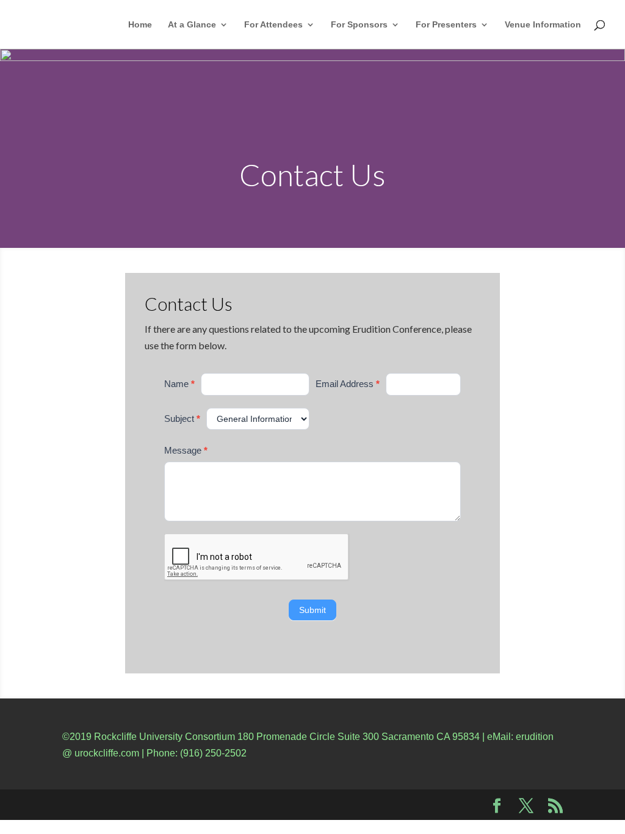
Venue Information (543, 24)
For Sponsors (359, 24)
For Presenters (446, 24)
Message (186, 450)
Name (179, 384)
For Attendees (273, 24)
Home (140, 24)
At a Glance (192, 24)
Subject (182, 418)
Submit (312, 610)
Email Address (348, 384)
